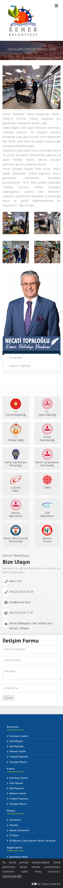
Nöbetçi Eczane (47, 540)
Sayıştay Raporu (18, 761)
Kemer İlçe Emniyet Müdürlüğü (16, 464)
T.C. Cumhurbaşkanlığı (16, 413)
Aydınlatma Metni (18, 856)
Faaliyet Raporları (18, 756)
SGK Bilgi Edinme (47, 514)
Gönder (8, 697)
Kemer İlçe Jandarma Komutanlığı (47, 464)
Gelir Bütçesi (16, 741)
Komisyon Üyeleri (18, 736)
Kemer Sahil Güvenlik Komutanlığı (16, 540)
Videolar (13, 825)
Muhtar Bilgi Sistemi (15, 514)
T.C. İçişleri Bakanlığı (47, 413)
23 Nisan (14, 835)
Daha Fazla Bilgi (12, 876)
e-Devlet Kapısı (15, 489)
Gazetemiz (15, 819)
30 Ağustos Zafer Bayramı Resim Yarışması (32, 840)
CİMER (47, 487)
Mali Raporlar (16, 746)
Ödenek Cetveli (17, 751)
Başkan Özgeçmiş (19, 366)
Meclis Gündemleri (19, 830)
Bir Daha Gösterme (48, 884)
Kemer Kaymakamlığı (47, 438)
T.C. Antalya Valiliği (16, 438)
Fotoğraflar (16, 357)
